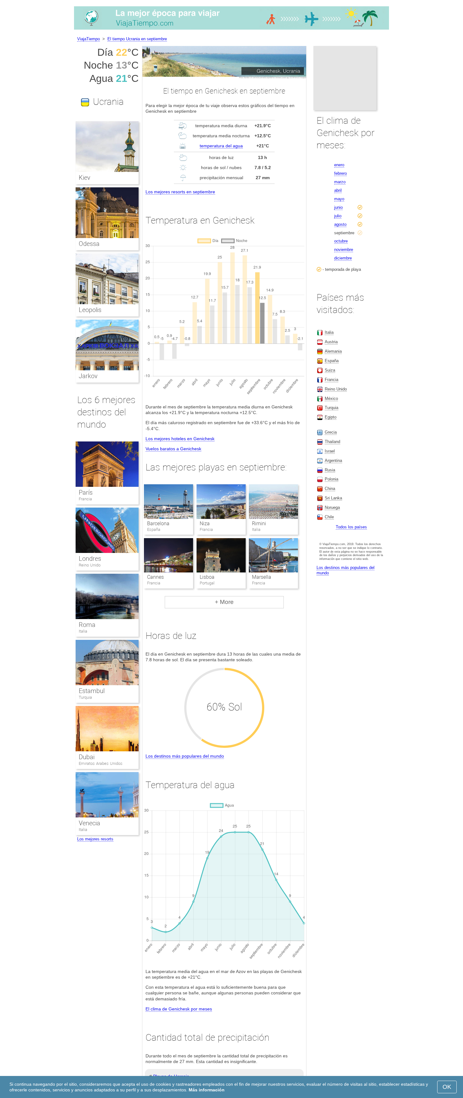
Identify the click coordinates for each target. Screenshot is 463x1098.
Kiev (84, 177)
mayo (339, 198)
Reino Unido (89, 565)
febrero (340, 173)
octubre (341, 241)
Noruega (332, 507)
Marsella (261, 577)
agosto (340, 224)
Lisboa (207, 577)
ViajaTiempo (88, 39)
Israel (330, 451)
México (331, 398)
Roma (87, 625)
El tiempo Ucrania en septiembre (137, 39)
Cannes (155, 577)
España (332, 360)
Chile (329, 517)
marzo (340, 181)
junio (338, 207)
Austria (331, 341)
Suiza (330, 370)
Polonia (331, 479)
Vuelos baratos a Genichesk (173, 448)
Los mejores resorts (95, 839)
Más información (207, 1089)
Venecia (89, 823)
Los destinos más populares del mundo (185, 756)
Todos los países (351, 527)
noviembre (343, 249)
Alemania (333, 351)
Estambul (92, 691)
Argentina (333, 460)
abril (338, 190)
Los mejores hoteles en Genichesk (180, 438)
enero (339, 164)
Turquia (85, 697)
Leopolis (90, 310)
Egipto (330, 417)
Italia (83, 631)
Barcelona (158, 523)
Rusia (330, 470)
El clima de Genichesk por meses (179, 1008)
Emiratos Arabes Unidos (101, 763)
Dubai (86, 757)
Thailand (332, 441)
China (330, 488)
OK (447, 1087)
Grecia (331, 432)
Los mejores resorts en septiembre (180, 191)
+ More (224, 602)
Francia (85, 499)
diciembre (343, 258)
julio (337, 215)
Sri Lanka (333, 498)
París (86, 492)
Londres (90, 558)
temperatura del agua (221, 145)
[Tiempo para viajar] (231, 29)
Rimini (259, 523)
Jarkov (88, 376)
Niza (205, 523)
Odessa (89, 243)
